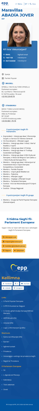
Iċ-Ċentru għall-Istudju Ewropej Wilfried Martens (18, 312)
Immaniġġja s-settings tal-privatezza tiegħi (19, 356)
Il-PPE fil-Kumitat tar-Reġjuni (14, 306)
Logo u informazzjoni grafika (14, 328)
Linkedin (7, 288)
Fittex (34, 4)
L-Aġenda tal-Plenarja (11, 375)
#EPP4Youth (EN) (9, 318)
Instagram (19, 288)
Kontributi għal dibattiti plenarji (15, 246)
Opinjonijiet (20, 250)
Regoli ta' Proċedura (11, 361)
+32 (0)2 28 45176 (8, 96)
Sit (4, 370)
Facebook (8, 284)
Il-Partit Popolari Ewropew (13, 301)
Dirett (5, 389)
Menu (20, 4)
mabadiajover (22, 58)
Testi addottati (8, 385)
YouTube (26, 284)
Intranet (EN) (8, 323)
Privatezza (7, 351)
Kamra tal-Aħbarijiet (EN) (12, 337)
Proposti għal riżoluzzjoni (13, 242)
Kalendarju (7, 380)
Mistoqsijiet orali (10, 237)
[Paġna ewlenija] (5, 4)
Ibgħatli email (23, 54)
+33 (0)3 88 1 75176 (9, 121)
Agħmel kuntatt (9, 346)
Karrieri (6, 342)
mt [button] (26, 4)
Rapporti (8, 250)
